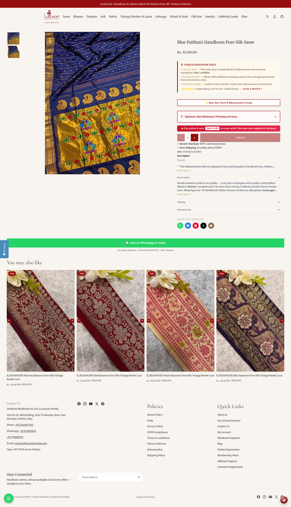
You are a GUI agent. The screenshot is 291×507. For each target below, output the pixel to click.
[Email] (211, 226)
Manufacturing (184, 209)
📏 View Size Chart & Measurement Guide (228, 102)
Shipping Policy (156, 455)
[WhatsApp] (180, 226)
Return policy (183, 177)
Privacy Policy (155, 426)
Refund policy (155, 449)
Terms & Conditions (158, 437)
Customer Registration (230, 466)
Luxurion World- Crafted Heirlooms (32, 497)
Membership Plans (228, 455)
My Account (224, 432)
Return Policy (154, 414)
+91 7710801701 (15, 437)
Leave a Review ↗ (253, 89)
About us (222, 414)
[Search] (267, 16)
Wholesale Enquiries (228, 437)
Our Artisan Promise (228, 420)
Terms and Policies (145, 497)
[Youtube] (91, 404)
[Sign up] (138, 477)
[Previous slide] (9, 321)
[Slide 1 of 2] (13, 38)
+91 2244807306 (24, 424)
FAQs (150, 420)
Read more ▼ (184, 170)
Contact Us (223, 426)
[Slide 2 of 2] (13, 52)
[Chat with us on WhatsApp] (8, 498)
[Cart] (282, 16)
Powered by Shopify (60, 497)
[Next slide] (72, 321)
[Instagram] (85, 404)
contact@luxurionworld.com (31, 443)
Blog (219, 443)
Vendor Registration (228, 449)
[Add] (69, 366)
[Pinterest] (196, 226)
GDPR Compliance (157, 432)
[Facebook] (188, 226)
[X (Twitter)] (203, 226)
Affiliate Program (227, 461)
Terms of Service (156, 443)
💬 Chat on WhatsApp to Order (145, 242)
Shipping (181, 202)
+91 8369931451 (28, 431)
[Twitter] (97, 404)
